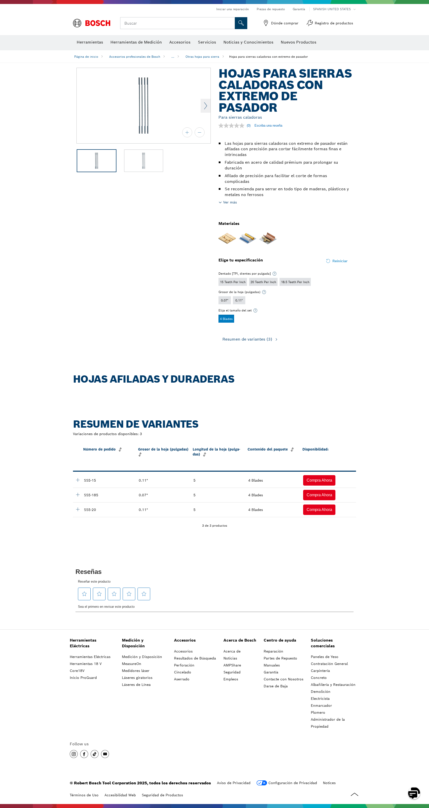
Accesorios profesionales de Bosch (134, 56)
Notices (329, 783)
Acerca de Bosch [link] (239, 640)
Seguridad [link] (232, 672)
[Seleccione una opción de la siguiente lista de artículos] (274, 273)
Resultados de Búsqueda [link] (195, 658)
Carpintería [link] (320, 670)
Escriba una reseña (268, 125)
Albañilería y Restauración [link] (333, 684)
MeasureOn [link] (131, 663)
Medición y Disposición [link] (133, 643)
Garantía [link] (271, 672)
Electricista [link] (320, 698)
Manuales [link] (272, 665)
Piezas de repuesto (271, 9)
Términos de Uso (84, 795)
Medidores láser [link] (135, 670)
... (172, 56)
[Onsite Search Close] (230, 23)
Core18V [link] (77, 670)
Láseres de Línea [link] (136, 684)
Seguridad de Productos (162, 795)
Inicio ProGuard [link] (83, 677)
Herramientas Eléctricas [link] (83, 643)
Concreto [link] (319, 677)
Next (206, 106)
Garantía (299, 9)
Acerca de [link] (232, 651)
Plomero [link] (318, 712)
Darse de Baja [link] (276, 686)
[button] (319, 480)
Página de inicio (86, 56)
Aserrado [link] (181, 679)
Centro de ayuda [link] (280, 640)
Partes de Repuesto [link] (280, 658)
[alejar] (200, 132)
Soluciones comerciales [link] (323, 643)
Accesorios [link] (185, 640)
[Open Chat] (414, 793)
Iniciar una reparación (232, 9)
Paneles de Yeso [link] (324, 657)
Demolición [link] (320, 691)
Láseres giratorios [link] (137, 677)
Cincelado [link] (182, 672)
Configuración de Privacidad (292, 783)
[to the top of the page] (421, 778)
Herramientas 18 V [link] (86, 663)
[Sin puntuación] (232, 125)
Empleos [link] (230, 679)
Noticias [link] (230, 658)
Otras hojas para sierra (202, 56)
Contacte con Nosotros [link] (283, 679)
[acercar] (187, 132)
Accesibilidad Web (120, 795)
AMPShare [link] (232, 665)
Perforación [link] (184, 665)
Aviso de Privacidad (233, 783)
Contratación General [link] (329, 663)
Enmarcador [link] (321, 705)
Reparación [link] (273, 651)
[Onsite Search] (241, 23)
